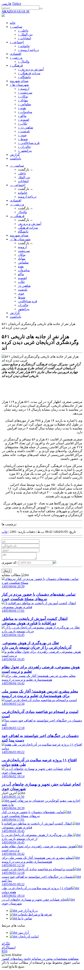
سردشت (24, 251)
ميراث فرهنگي (28, 227)
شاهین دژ (24, 285)
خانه (12, 22)
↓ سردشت (25, 92)
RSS (5, 951)
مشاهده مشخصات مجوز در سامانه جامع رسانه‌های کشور (40, 958)
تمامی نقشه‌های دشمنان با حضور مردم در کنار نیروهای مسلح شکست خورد (33, 812)
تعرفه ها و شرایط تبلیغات (34, 914)
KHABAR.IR (16, 11)
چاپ (5, 531)
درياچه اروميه (27, 196)
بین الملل (24, 177)
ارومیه (22, 247)
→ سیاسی (17, 165)
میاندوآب (24, 270)
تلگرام (6, 943)
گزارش (15, 154)
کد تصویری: (10, 562)
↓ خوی (22, 135)
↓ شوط (23, 139)
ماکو (21, 274)
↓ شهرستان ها (19, 84)
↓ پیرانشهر (25, 150)
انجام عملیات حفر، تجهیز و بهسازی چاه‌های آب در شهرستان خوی (34, 899)
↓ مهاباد (23, 100)
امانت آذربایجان (28, 936)
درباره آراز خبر (27, 910)
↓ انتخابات (24, 38)
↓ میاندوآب (25, 112)
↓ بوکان (23, 96)
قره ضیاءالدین (27, 301)
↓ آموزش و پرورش (31, 69)
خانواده (22, 192)
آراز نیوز (23, 932)
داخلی (22, 173)
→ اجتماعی (17, 185)
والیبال (22, 212)
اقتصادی (15, 53)
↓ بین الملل (25, 34)
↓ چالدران (24, 147)
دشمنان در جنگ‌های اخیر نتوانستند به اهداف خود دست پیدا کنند (38, 876)
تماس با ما (24, 918)
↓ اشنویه (23, 119)
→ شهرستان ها (20, 239)
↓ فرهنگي (16, 65)
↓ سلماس (24, 104)
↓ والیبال (23, 61)
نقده (21, 266)
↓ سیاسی (16, 26)
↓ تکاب (22, 123)
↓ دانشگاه (24, 77)
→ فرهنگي (17, 216)
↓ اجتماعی (17, 42)
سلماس (23, 262)
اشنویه (22, 278)
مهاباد (21, 258)
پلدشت (22, 289)
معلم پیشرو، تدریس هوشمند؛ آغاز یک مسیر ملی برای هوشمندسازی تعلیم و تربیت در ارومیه (37, 857)
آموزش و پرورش (29, 223)
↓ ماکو (22, 116)
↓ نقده (22, 108)
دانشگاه (23, 231)
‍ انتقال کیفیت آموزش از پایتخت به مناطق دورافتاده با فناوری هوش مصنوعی (37, 823)
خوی (21, 293)
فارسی (6, 3)
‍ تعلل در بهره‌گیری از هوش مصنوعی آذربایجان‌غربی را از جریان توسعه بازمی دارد (37, 834)
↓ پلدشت (24, 131)
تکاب (21, 282)
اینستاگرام (8, 947)
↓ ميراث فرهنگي (29, 73)
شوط (21, 297)
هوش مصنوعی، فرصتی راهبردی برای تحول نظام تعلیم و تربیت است (38, 846)
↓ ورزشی (16, 57)
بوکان (21, 254)
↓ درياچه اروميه (28, 50)
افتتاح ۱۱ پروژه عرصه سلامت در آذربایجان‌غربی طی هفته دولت (37, 888)
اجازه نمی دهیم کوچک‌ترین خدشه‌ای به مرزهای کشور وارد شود (41, 800)
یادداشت (15, 158)
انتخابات (23, 181)
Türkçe (16, 3)
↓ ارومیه (23, 88)
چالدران (23, 305)
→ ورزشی (17, 204)
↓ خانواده (24, 46)
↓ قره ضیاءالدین (29, 143)
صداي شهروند (19, 81)
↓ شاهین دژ (25, 127)
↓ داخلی (23, 30)
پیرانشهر (23, 309)
